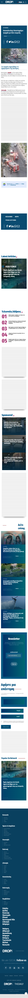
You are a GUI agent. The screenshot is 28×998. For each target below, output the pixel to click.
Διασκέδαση (7, 933)
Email (18, 716)
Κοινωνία (6, 945)
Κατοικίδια (5, 904)
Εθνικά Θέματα (6, 832)
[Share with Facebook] (7, 41)
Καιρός (5, 901)
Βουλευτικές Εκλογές (7, 857)
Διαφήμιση (11, 975)
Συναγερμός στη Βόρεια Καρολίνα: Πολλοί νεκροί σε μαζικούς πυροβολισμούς (13, 582)
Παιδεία (5, 821)
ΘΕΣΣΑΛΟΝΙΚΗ (8, 216)
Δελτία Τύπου (21, 975)
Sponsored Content (7, 845)
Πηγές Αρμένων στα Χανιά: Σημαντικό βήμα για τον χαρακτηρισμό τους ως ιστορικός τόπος (17, 328)
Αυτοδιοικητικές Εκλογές (8, 858)
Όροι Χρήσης (5, 989)
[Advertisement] (14, 14)
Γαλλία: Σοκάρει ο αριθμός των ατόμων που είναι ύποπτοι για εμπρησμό (16, 315)
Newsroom (5, 36)
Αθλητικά (6, 931)
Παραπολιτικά (6, 853)
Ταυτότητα (6, 975)
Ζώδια (5, 869)
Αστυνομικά (6, 819)
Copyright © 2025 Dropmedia (14, 991)
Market (5, 942)
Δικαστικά (5, 817)
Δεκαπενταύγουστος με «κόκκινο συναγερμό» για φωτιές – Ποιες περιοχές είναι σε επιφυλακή (17, 322)
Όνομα (18, 710)
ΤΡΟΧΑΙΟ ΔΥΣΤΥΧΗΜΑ (10, 220)
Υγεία (5, 820)
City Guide (5, 880)
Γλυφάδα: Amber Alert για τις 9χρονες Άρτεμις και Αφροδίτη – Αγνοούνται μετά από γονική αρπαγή (17, 340)
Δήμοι (5, 882)
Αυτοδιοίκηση (6, 856)
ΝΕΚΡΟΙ (17, 216)
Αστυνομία (3, 90)
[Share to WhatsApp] (15, 41)
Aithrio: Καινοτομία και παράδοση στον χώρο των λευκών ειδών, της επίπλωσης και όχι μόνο (13, 424)
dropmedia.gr (13, 185)
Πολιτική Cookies (11, 989)
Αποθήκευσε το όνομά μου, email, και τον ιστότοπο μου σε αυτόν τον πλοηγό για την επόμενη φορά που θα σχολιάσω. (13, 722)
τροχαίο (9, 72)
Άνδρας (5, 867)
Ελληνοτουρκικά (6, 835)
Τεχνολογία (6, 940)
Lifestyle (5, 922)
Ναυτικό (5, 830)
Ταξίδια (5, 872)
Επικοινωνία (16, 975)
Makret (5, 843)
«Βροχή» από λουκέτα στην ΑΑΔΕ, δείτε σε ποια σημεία (13, 271)
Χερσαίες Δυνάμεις (7, 828)
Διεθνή (5, 910)
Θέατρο (5, 890)
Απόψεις (5, 928)
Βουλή (5, 854)
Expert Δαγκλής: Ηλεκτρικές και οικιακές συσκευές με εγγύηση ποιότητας (14, 441)
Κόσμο (23, 183)
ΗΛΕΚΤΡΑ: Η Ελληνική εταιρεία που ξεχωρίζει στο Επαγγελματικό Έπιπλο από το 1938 (13, 460)
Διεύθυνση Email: (14, 652)
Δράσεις (5, 883)
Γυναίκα (5, 865)
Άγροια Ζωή (6, 902)
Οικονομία (5, 842)
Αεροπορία (5, 831)
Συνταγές (5, 871)
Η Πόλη (5, 879)
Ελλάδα (17, 183)
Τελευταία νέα (9, 183)
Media (5, 868)
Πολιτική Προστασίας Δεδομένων (20, 989)
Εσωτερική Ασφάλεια (7, 834)
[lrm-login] (23, 3)
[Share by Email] (18, 41)
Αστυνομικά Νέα (8, 919)
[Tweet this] (10, 41)
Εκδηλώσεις (6, 893)
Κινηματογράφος (6, 891)
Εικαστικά (5, 894)
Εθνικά (5, 917)
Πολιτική (5, 852)
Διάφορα (5, 924)
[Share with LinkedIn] (13, 41)
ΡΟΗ (20, 2)
